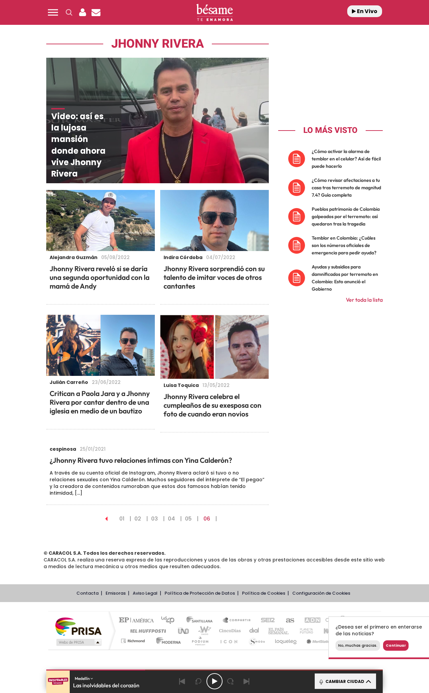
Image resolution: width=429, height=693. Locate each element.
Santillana (201, 620)
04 (171, 519)
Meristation (318, 641)
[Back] (182, 681)
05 (188, 519)
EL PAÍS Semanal (279, 631)
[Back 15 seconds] (198, 681)
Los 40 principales (170, 620)
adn (309, 620)
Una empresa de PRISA (78, 626)
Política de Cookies (263, 593)
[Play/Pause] (214, 681)
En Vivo (366, 11)
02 (137, 519)
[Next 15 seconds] (231, 681)
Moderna (166, 641)
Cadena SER (266, 620)
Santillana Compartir (237, 620)
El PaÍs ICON (228, 641)
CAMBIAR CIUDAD (344, 681)
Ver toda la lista (364, 299)
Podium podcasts (199, 641)
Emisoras (116, 593)
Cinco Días (229, 631)
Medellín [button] (82, 678)
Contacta (87, 593)
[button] (53, 12)
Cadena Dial (254, 631)
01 (121, 519)
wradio (203, 631)
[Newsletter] (96, 12)
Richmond (133, 641)
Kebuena (328, 631)
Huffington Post (146, 631)
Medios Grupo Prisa (78, 642)
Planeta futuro (303, 631)
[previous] (106, 519)
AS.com (287, 620)
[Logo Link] (214, 12)
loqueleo (286, 641)
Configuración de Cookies (321, 593)
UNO (184, 631)
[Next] (247, 681)
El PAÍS (138, 620)
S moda (256, 641)
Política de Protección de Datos (200, 593)
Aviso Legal (145, 593)
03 (154, 519)
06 (206, 519)
